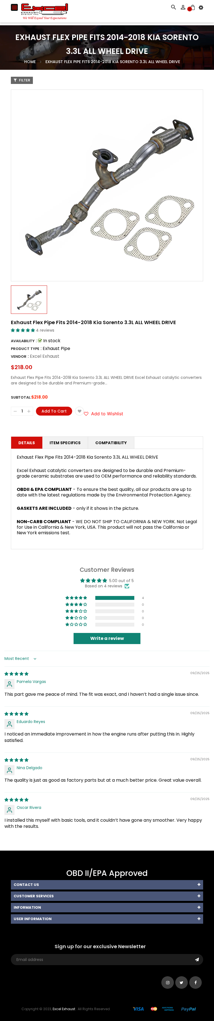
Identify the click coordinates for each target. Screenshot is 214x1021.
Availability (23, 341)
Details (26, 443)
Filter (24, 80)
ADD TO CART (166, 1004)
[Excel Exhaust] (164, 1009)
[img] (16, 674)
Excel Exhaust (44, 356)
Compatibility (111, 443)
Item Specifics (65, 443)
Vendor (18, 356)
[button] (23, 330)
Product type (25, 348)
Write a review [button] (107, 638)
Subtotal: (21, 397)
